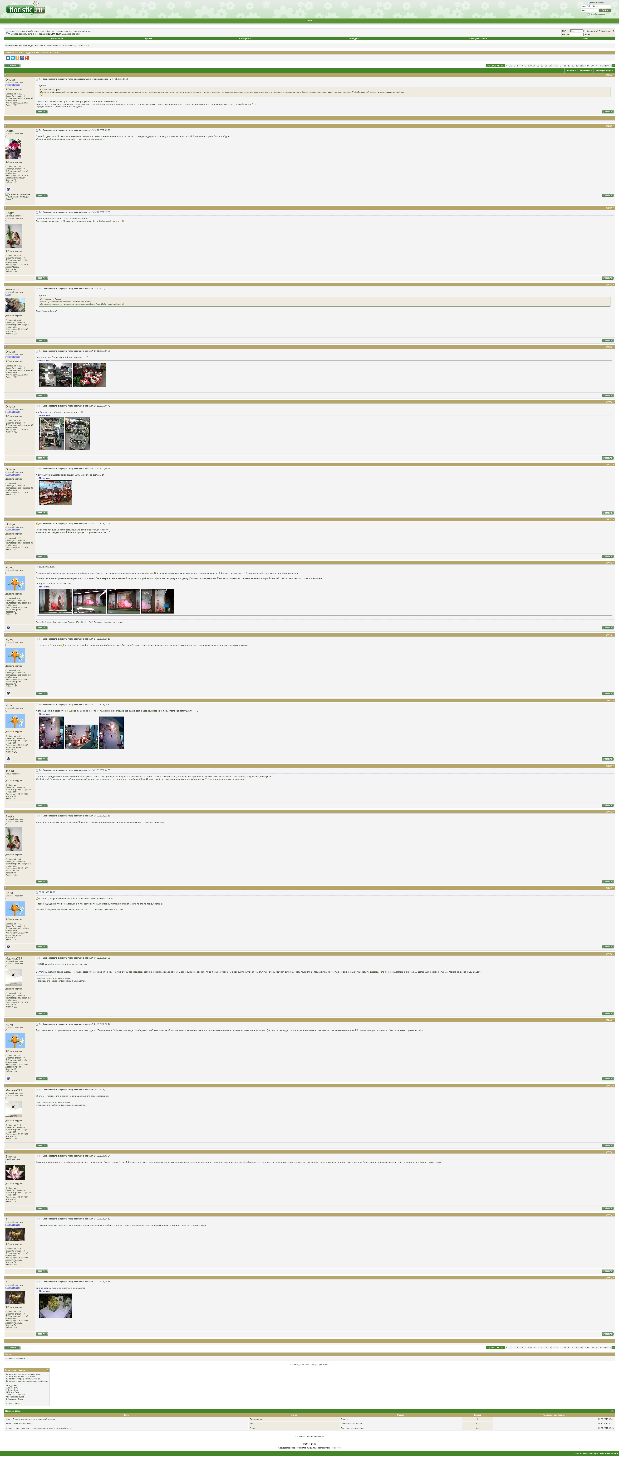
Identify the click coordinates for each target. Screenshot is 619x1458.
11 (538, 66)
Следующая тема (319, 1364)
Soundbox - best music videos (309, 1436)
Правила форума (13, 1403)
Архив (607, 1453)
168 (609, 519)
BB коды (9, 1385)
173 (609, 812)
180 (609, 1277)
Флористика (62, 31)
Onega (10, 79)
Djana (9, 130)
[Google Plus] (27, 58)
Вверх (615, 1453)
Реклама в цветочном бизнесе (19, 1424)
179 (609, 1215)
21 (577, 66)
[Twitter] (13, 58)
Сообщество (245, 39)
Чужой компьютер (597, 14)
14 (550, 66)
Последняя (605, 66)
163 (609, 208)
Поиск (309, 21)
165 (609, 347)
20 (573, 66)
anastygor (12, 289)
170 (609, 635)
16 (557, 66)
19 (569, 66)
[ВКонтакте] (8, 58)
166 (609, 402)
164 (609, 284)
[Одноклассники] (17, 58)
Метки (8, 1354)
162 (609, 126)
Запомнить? (592, 31)
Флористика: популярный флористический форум (31, 31)
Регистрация (57, 39)
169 (609, 563)
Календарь (354, 39)
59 (588, 66)
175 (609, 954)
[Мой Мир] (22, 58)
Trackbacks (10, 1394)
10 (534, 66)
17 (561, 66)
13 (546, 66)
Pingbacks (10, 1397)
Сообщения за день (478, 39)
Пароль (565, 34)
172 (609, 766)
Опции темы (584, 70)
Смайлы (9, 1388)
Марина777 (13, 958)
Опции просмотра (603, 70)
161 (609, 75)
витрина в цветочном (15, 1358)
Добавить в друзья (13, 89)
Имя (564, 31)
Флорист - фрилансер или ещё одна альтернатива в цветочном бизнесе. (38, 1428)
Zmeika (10, 1156)
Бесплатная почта (597, 3)
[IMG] (7, 1390)
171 (609, 700)
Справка (148, 39)
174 (609, 888)
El (6, 1219)
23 (584, 66)
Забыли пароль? (606, 31)
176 (609, 1020)
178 (609, 1152)
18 (565, 66)
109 (592, 66)
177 (609, 1085)
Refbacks (9, 1399)
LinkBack (570, 70)
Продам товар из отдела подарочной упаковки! (34, 1419)
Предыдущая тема (300, 1364)
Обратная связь (582, 1453)
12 (542, 66)
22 (581, 66)
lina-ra (9, 771)
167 (609, 464)
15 (553, 66)
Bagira (10, 213)
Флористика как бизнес (81, 31)
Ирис (9, 567)
